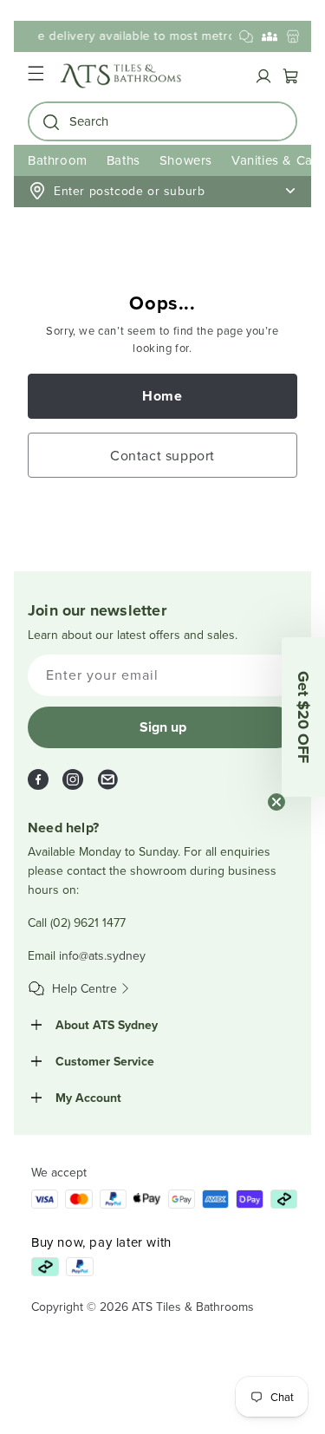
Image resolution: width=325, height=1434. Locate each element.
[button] (35, 76)
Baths (123, 160)
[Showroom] (293, 36)
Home (162, 396)
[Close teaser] (276, 802)
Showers (185, 160)
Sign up (163, 727)
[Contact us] (246, 36)
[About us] (269, 36)
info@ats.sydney (102, 955)
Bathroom (58, 160)
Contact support (162, 455)
